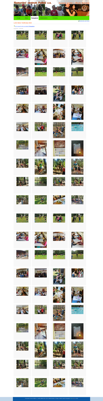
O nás (18, 18)
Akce (26, 18)
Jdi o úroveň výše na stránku (24, 26)
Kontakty (55, 18)
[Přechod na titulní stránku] (51, 15)
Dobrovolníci (43, 18)
